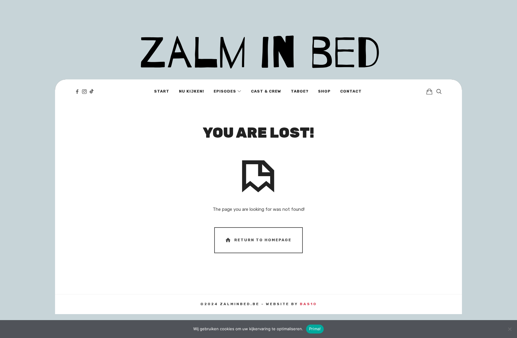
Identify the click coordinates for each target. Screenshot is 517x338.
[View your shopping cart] (429, 91)
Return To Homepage (262, 240)
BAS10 (308, 304)
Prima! (315, 328)
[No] (510, 329)
